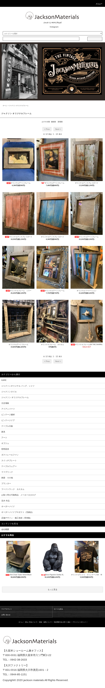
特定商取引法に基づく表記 (62, 622)
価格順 (53, 122)
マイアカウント (6, 609)
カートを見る (58, 609)
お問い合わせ (5, 615)
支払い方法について (31, 622)
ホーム (5, 105)
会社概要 (5, 529)
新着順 (60, 122)
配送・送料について (45, 622)
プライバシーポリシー (79, 622)
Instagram (54, 27)
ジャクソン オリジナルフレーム (18, 105)
